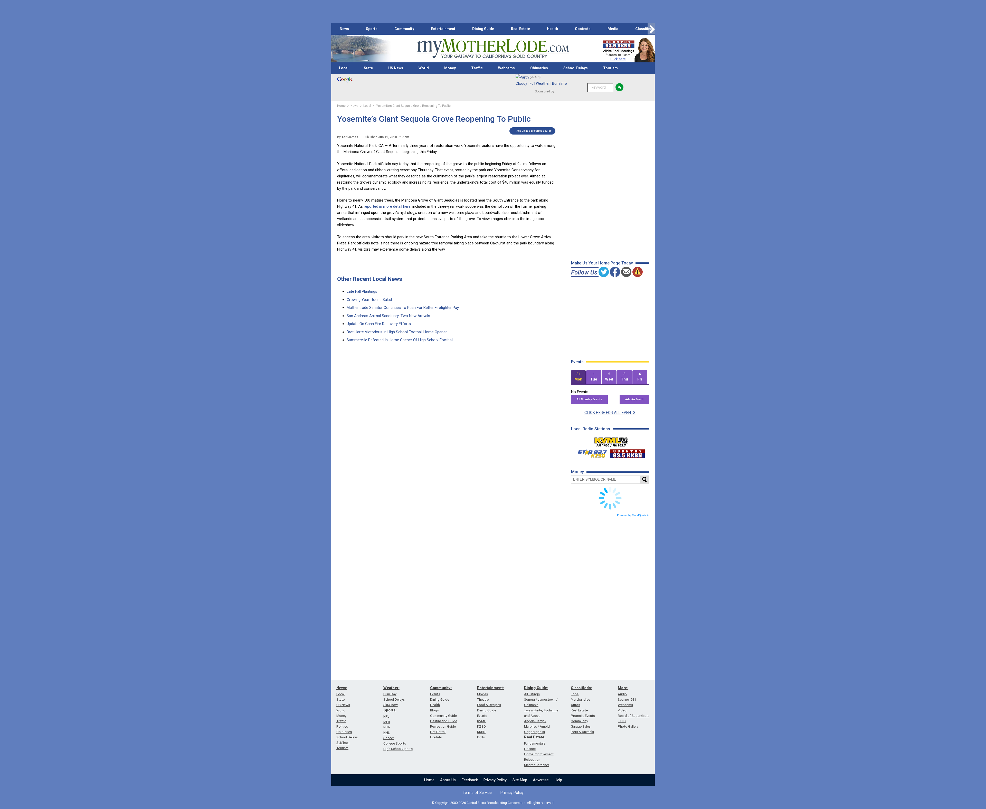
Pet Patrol (437, 732)
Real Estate (520, 29)
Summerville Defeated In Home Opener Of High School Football (400, 340)
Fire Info (436, 737)
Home (429, 780)
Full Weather (540, 83)
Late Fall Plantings (362, 291)
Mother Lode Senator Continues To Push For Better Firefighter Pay (403, 307)
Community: (441, 688)
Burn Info (559, 83)
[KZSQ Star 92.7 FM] (590, 452)
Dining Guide (483, 29)
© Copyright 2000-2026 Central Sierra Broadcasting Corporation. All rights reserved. (493, 803)
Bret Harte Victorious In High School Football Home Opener (397, 332)
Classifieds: (581, 688)
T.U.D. (622, 721)
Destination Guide (443, 721)
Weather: (391, 688)
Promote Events (583, 716)
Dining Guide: (536, 688)
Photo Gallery (628, 726)
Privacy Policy (495, 780)
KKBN (481, 732)
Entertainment (443, 29)
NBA (386, 727)
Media (613, 29)
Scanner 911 (627, 699)
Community (404, 29)
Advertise (541, 780)
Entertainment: (490, 688)
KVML (481, 721)
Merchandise (580, 699)
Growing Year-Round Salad (369, 299)
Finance (530, 749)
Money (450, 68)
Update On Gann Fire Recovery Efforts (379, 323)
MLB (386, 722)
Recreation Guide (443, 726)
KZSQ (481, 726)
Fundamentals (534, 743)
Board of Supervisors (633, 716)
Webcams (506, 68)
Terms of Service (477, 792)
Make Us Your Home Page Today (602, 263)
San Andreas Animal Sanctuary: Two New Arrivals (388, 315)
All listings (532, 694)
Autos (575, 705)
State (368, 68)
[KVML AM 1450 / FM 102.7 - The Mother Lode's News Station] (611, 440)
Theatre (483, 699)
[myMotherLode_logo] (493, 48)
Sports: (389, 710)
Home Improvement (539, 754)
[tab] (578, 377)
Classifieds (645, 29)
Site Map (520, 780)
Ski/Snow (390, 705)
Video (622, 710)
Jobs (575, 694)
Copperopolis (534, 732)
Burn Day (389, 694)
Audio (622, 694)
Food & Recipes (489, 705)
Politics (342, 726)
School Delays (575, 68)
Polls (481, 737)
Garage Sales (581, 726)
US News (395, 68)
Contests (583, 29)
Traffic (477, 68)
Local (343, 68)
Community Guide (443, 716)
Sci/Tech (342, 743)
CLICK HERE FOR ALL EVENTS (610, 412)
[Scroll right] (651, 29)
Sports (371, 29)
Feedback (470, 780)
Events (435, 694)
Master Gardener (536, 765)
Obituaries (539, 68)
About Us (448, 780)
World (424, 68)
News (344, 29)
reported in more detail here (387, 206)
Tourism (610, 68)
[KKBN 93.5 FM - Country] (627, 452)
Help (558, 780)
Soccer (388, 738)
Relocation (532, 760)
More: (623, 688)
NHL (386, 733)
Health (552, 29)
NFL (386, 716)
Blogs (434, 710)
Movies (482, 694)
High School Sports (398, 749)
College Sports (394, 743)
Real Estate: (534, 737)
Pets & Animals (582, 732)
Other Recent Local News (369, 279)
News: (341, 688)
